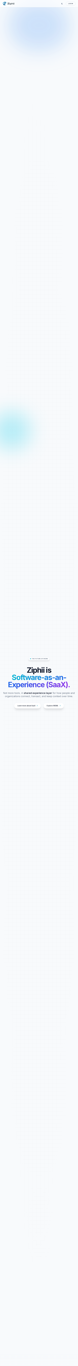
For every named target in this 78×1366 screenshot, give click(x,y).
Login (70, 3)
